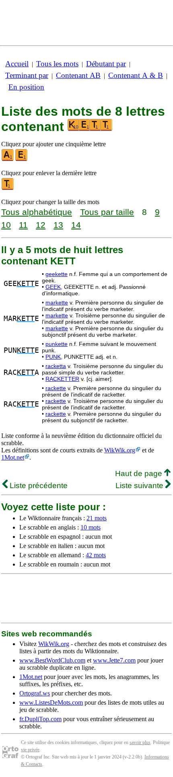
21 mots (96, 518)
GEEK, (53, 287)
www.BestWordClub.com (52, 660)
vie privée (30, 749)
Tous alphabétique (36, 212)
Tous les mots (57, 63)
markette (56, 302)
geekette (56, 274)
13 (58, 224)
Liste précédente (38, 485)
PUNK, (53, 357)
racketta (55, 366)
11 (23, 224)
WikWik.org (119, 450)
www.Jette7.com (114, 660)
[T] (8, 188)
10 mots (90, 527)
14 (76, 224)
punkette (56, 344)
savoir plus (140, 742)
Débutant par (106, 63)
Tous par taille (107, 212)
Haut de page (139, 473)
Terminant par (26, 75)
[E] (22, 159)
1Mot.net (12, 457)
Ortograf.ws (34, 693)
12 (40, 224)
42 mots (96, 555)
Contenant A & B (135, 75)
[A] (8, 159)
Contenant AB (78, 75)
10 (6, 224)
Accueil (17, 63)
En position (26, 87)
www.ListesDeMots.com (51, 702)
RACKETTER (62, 379)
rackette (55, 388)
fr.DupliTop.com (40, 719)
